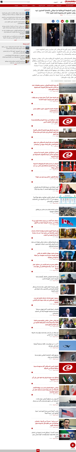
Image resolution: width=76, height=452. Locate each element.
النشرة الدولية (42, 5)
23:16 (50, 370)
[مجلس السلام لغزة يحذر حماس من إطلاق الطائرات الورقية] (67, 211)
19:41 (52, 146)
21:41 (54, 292)
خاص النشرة (56, 178)
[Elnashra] (70, 1)
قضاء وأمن (56, 123)
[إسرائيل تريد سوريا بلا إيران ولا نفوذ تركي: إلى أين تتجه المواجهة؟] (67, 379)
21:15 (51, 270)
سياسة (61, 15)
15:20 (54, 191)
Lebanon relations (59, 81)
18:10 (51, 224)
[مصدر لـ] (67, 435)
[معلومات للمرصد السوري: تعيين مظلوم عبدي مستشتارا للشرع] (67, 110)
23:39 (52, 123)
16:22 (51, 347)
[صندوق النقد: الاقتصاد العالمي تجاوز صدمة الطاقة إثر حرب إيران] (67, 357)
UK (52, 81)
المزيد (15, 40)
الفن (61, 2)
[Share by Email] (62, 21)
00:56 (50, 404)
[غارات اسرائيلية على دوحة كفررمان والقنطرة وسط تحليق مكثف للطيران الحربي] (67, 121)
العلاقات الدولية (68, 81)
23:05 (51, 91)
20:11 (51, 169)
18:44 (51, 326)
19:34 (51, 101)
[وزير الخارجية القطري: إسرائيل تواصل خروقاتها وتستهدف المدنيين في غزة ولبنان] (27, 62)
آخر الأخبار (26, 10)
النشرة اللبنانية (50, 5)
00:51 (50, 359)
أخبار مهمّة (58, 5)
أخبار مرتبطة (26, 43)
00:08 (51, 304)
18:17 (54, 236)
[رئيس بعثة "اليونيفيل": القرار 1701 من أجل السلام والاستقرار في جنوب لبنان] (27, 52)
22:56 (51, 259)
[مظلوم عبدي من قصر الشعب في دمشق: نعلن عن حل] (67, 267)
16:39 (50, 415)
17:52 (51, 158)
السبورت (55, 2)
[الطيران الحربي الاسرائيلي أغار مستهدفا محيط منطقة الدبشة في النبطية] (67, 368)
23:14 (50, 393)
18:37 (51, 203)
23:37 (54, 213)
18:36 (50, 438)
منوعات (16, 5)
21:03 (51, 112)
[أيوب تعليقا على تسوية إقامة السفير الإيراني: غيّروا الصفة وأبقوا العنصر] (67, 189)
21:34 (54, 136)
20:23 (51, 280)
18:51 (51, 248)
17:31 (50, 427)
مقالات (33, 5)
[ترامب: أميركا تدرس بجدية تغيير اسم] (67, 413)
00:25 (51, 315)
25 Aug (51, 178)
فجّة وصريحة (24, 5)
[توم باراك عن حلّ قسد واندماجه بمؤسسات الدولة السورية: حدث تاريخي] (67, 334)
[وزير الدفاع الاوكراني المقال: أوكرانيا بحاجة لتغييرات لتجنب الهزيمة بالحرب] (67, 278)
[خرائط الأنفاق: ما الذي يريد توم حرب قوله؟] (67, 177)
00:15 (51, 336)
